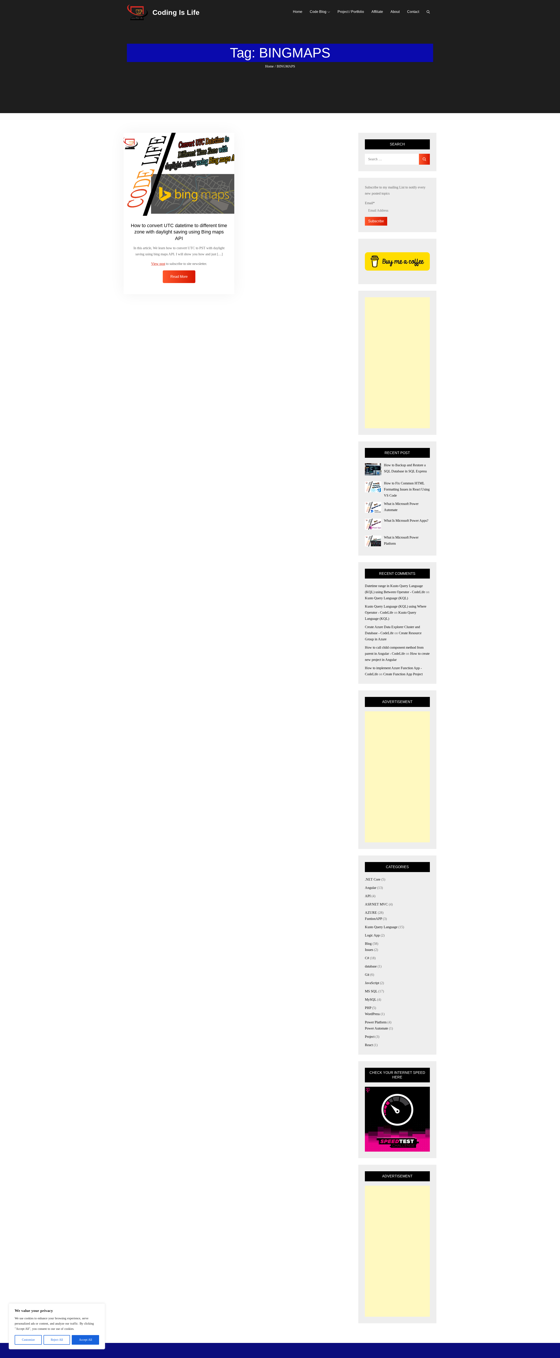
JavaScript (372, 983)
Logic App (372, 935)
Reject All (57, 1339)
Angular (370, 888)
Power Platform (376, 1022)
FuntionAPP (373, 919)
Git (367, 974)
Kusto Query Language (381, 927)
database (371, 966)
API (368, 896)
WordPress (372, 1014)
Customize (28, 1339)
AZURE (371, 912)
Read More (179, 276)
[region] (57, 1326)
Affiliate (377, 12)
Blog (368, 943)
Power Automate (376, 1028)
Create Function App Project (403, 674)
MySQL (370, 999)
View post (158, 264)
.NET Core (372, 879)
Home (297, 12)
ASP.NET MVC (376, 904)
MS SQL (371, 991)
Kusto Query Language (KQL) (386, 598)
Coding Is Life (176, 12)
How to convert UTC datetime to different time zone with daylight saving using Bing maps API (179, 232)
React (369, 1045)
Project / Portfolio (351, 12)
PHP (368, 1008)
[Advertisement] (397, 362)
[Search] (428, 12)
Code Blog (318, 12)
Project (369, 1036)
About (395, 12)
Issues (369, 950)
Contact (413, 12)
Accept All (85, 1339)
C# (367, 958)
